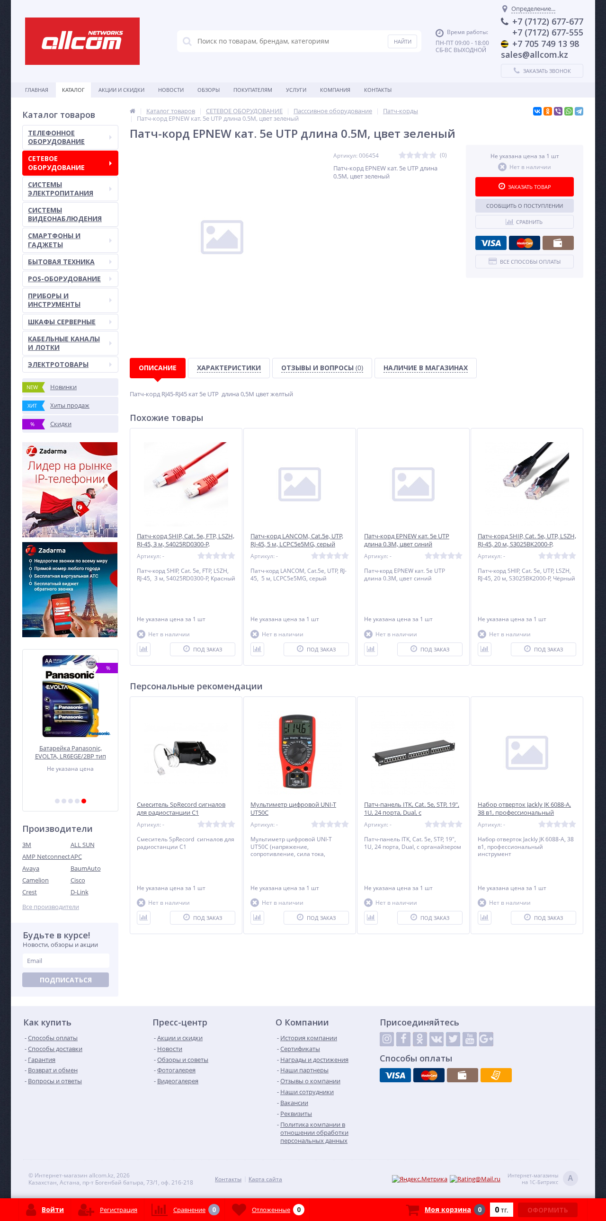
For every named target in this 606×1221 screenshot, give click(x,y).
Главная (36, 89)
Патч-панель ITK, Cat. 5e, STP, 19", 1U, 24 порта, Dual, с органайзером (411, 813)
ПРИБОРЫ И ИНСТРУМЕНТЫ (54, 300)
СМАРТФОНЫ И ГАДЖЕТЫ (54, 240)
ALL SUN (83, 844)
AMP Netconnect (46, 856)
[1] (57, 801)
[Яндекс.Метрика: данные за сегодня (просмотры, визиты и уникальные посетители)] (419, 1179)
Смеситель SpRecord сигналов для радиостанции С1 (181, 809)
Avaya (30, 868)
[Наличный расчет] (558, 243)
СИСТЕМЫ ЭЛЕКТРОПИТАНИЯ (60, 188)
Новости (171, 89)
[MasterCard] (524, 243)
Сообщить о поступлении (524, 205)
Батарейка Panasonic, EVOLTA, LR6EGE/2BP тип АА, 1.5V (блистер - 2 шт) (70, 752)
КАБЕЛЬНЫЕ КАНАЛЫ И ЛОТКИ (64, 343)
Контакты (378, 89)
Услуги (296, 89)
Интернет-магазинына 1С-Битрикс (540, 1178)
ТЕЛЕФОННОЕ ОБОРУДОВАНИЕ (56, 137)
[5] (83, 801)
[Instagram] (387, 1039)
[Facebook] (403, 1039)
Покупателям (252, 89)
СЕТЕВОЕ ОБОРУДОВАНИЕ (56, 162)
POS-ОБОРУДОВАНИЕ (64, 278)
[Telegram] (579, 111)
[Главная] (132, 111)
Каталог (73, 89)
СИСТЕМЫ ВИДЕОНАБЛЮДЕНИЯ (65, 214)
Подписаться (66, 979)
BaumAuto (86, 868)
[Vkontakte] (436, 1039)
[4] (77, 801)
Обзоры (208, 89)
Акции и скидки (121, 89)
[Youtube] (470, 1039)
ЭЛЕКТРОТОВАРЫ (58, 364)
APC (76, 856)
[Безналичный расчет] (496, 1075)
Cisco (78, 880)
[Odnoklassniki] (420, 1039)
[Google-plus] (486, 1039)
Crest (29, 892)
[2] (64, 801)
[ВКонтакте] (537, 111)
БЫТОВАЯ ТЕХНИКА (61, 261)
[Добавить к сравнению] (144, 649)
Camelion (35, 880)
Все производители (50, 907)
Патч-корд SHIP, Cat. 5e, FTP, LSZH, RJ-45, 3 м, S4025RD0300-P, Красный (185, 544)
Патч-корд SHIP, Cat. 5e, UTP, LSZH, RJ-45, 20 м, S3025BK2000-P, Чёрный (527, 544)
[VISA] (491, 243)
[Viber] (558, 111)
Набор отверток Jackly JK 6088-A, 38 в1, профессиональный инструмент (524, 813)
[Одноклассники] (548, 111)
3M (26, 844)
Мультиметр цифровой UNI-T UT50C (293, 809)
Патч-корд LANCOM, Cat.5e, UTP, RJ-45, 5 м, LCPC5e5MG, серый (296, 540)
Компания (335, 89)
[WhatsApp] (568, 111)
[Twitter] (453, 1039)
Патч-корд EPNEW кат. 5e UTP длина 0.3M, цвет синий (406, 540)
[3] (70, 801)
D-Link (80, 892)
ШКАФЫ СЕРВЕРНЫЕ (62, 321)
